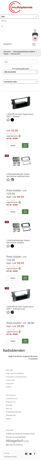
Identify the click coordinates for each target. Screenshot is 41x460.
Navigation (7, 44)
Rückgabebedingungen (13, 412)
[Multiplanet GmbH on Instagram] (26, 454)
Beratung (9, 405)
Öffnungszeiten (11, 415)
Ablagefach (15, 440)
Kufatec (26, 433)
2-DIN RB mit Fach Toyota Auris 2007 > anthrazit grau (20, 307)
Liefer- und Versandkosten (15, 373)
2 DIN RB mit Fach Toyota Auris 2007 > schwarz (19, 115)
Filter (6, 62)
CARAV (9, 433)
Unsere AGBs (10, 380)
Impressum (10, 383)
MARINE (22, 437)
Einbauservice (10, 402)
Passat (15, 437)
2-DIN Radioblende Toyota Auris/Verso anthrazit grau (18, 175)
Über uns (9, 408)
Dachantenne (17, 433)
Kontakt (8, 387)
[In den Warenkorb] (25, 145)
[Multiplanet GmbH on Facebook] (35, 454)
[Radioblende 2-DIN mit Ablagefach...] (20, 102)
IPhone (9, 437)
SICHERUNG (18, 445)
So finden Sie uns (11, 398)
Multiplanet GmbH (10, 457)
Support (8, 419)
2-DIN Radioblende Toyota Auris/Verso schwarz (18, 241)
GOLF (32, 433)
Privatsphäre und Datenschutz (16, 377)
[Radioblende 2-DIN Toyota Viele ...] (20, 162)
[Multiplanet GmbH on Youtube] (30, 454)
